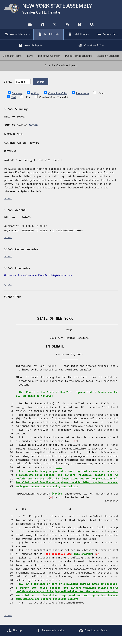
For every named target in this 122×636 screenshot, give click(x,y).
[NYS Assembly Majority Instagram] (67, 25)
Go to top (8, 198)
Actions (35, 93)
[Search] (92, 25)
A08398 (33, 125)
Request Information (52, 630)
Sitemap (17, 630)
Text (13, 97)
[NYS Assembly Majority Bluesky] (79, 25)
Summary (17, 93)
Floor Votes (82, 93)
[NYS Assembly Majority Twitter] (54, 25)
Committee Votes (57, 93)
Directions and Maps (95, 630)
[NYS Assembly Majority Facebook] (42, 25)
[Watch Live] (30, 25)
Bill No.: (8, 81)
